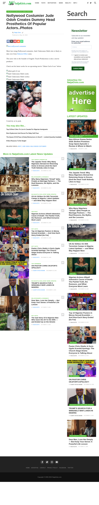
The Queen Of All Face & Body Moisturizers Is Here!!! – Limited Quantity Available (33, 137)
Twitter (70, 467)
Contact (43, 467)
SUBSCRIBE (78, 68)
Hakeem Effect (22, 54)
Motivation (52, 3)
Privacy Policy (52, 467)
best (19, 146)
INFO (75, 3)
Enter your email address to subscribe (81, 42)
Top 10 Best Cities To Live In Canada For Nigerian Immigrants (27, 129)
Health (68, 3)
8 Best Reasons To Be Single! (16, 141)
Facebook (62, 467)
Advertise (34, 467)
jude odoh (26, 146)
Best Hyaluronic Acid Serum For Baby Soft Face (22, 133)
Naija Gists (17, 32)
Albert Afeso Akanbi (39, 270)
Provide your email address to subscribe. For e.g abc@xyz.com (80, 51)
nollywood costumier (38, 146)
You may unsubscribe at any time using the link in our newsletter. (80, 62)
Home (37, 3)
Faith (43, 3)
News (61, 3)
